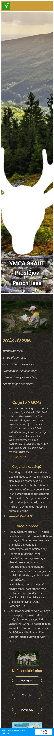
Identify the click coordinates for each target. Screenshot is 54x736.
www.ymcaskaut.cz (21, 515)
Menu (49, 5)
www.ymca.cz (17, 456)
